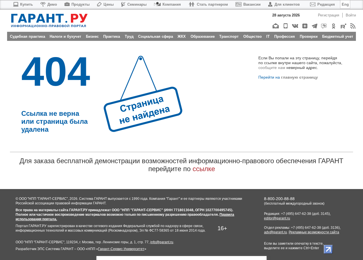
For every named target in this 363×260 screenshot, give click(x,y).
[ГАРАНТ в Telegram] (314, 26)
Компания (171, 4)
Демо (52, 4)
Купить (26, 4)
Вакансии (252, 4)
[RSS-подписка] (352, 26)
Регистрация (328, 15)
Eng (345, 4)
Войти (351, 15)
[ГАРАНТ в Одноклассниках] (333, 26)
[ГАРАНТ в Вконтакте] (295, 26)
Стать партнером (212, 4)
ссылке (204, 169)
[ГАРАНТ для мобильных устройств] (285, 26)
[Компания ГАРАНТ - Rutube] (343, 26)
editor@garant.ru (277, 218)
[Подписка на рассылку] (275, 26)
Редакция (326, 4)
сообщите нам (271, 67)
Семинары (137, 4)
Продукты (80, 4)
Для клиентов (287, 4)
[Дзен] (304, 26)
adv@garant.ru (275, 232)
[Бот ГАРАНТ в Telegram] (323, 26)
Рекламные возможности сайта (314, 232)
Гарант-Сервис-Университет (121, 249)
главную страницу (299, 77)
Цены (109, 4)
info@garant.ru (161, 242)
